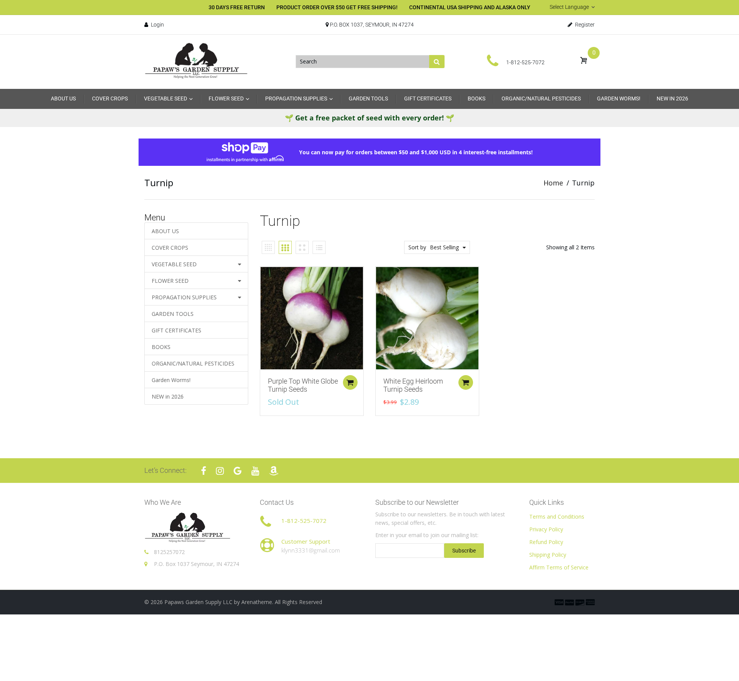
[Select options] (350, 382)
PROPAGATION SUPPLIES (184, 297)
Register (584, 25)
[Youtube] (255, 470)
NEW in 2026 (168, 396)
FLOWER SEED (170, 280)
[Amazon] (273, 470)
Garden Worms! (171, 380)
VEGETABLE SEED (174, 264)
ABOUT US (165, 231)
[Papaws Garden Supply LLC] (196, 61)
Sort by (417, 247)
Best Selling (444, 247)
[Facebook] (203, 470)
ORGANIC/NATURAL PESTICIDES (193, 363)
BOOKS (161, 347)
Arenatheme (256, 602)
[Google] (237, 470)
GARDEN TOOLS (173, 313)
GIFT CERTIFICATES (176, 330)
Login (157, 25)
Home (553, 182)
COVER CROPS (170, 247)
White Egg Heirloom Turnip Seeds (413, 385)
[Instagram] (220, 470)
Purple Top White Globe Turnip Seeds (303, 385)
